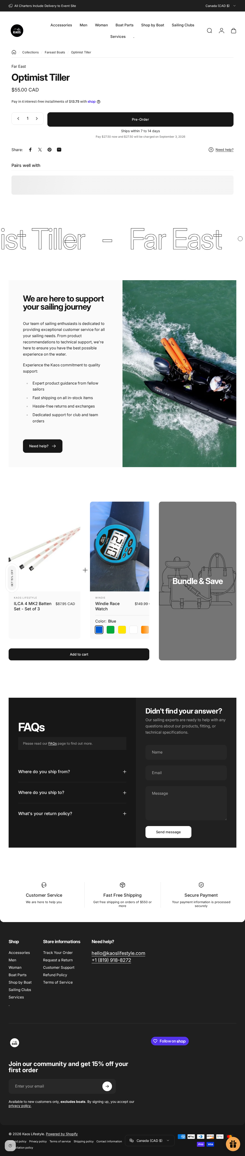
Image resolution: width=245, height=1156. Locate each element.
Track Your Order (58, 952)
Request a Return (58, 960)
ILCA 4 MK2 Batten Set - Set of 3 (32, 606)
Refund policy (17, 1141)
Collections (30, 52)
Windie (100, 597)
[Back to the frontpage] (13, 52)
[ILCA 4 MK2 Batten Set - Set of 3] (44, 546)
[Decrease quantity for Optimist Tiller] (17, 119)
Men (12, 960)
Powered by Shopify (62, 1134)
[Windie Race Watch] (126, 546)
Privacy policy (38, 1141)
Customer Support (58, 967)
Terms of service (60, 1141)
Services (16, 997)
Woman (15, 967)
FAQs (52, 743)
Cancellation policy (21, 1147)
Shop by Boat (20, 982)
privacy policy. (20, 1106)
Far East (18, 66)
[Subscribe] (107, 1086)
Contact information (109, 1141)
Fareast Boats (55, 52)
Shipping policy (84, 1141)
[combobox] (221, 5)
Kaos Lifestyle (25, 597)
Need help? (225, 149)
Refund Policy (55, 975)
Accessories (19, 952)
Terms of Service (58, 982)
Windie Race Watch (107, 606)
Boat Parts (18, 975)
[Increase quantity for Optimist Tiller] (37, 119)
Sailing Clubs (20, 989)
